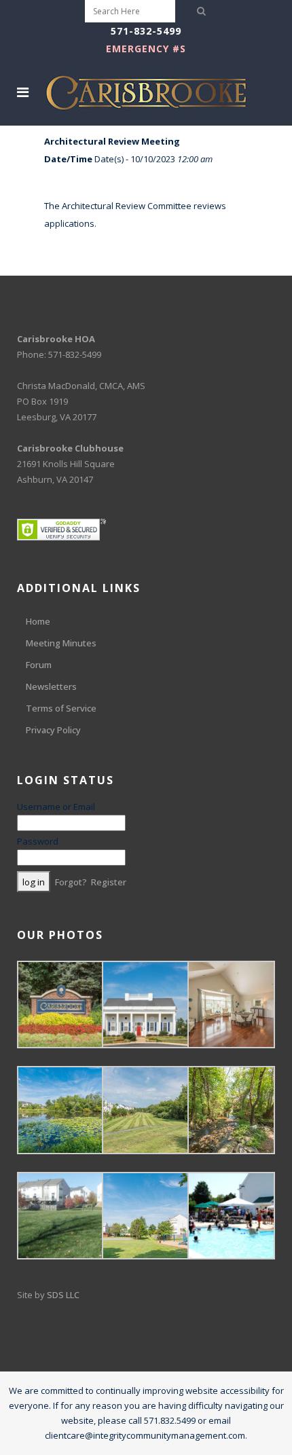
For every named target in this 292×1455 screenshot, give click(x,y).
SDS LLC (63, 1295)
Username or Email (56, 806)
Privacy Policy (53, 730)
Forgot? (71, 882)
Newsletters (51, 686)
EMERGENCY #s (146, 48)
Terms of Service (61, 708)
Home (38, 621)
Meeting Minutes (61, 643)
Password (37, 841)
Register (108, 882)
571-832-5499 (146, 30)
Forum (39, 665)
